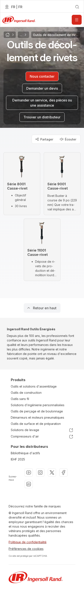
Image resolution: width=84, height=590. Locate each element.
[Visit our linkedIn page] (29, 484)
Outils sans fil (20, 399)
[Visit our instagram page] (40, 472)
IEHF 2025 (18, 459)
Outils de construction (26, 392)
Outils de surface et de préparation (36, 424)
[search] (77, 7)
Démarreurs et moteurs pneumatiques (37, 417)
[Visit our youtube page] (29, 472)
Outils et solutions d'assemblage (34, 386)
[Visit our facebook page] (63, 472)
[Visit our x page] (52, 472)
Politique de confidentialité (28, 542)
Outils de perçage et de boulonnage (37, 411)
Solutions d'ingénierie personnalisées (37, 405)
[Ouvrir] (77, 20)
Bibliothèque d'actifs (25, 453)
